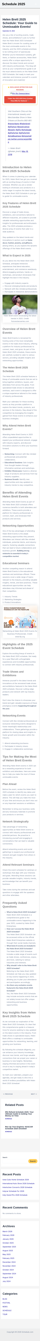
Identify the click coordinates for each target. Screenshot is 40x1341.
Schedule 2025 (13, 4)
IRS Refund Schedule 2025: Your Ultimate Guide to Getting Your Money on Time (19, 1114)
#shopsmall (26, 136)
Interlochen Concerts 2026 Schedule (17, 1187)
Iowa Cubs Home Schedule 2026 (16, 1180)
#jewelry (11, 130)
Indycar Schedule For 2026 (13, 1191)
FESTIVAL (6, 1303)
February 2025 (8, 1258)
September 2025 (9, 1247)
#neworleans (13, 124)
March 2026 (7, 1231)
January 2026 (8, 1239)
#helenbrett (25, 124)
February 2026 (8, 1235)
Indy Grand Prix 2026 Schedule (15, 1195)
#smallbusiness (14, 136)
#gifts (18, 130)
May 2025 (7, 1254)
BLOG (5, 1299)
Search (5, 1157)
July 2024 (7, 1281)
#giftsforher (13, 133)
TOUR (5, 1314)
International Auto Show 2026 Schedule (18, 1183)
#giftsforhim (24, 133)
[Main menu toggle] (35, 4)
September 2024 (9, 1274)
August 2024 (8, 1277)
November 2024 (9, 1266)
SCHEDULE (8, 1119)
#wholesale (26, 130)
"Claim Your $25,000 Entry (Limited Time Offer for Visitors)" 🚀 (20, 100)
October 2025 (8, 1243)
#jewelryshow (23, 127)
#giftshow (12, 127)
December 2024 (9, 1262)
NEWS (5, 1307)
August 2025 (8, 1251)
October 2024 (8, 1270)
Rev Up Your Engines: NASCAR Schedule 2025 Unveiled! (19, 1128)
